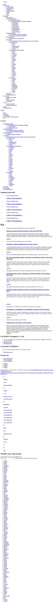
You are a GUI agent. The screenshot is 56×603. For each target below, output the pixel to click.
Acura (13, 51)
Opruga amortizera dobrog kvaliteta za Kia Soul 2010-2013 (24, 231)
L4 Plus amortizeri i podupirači (16, 38)
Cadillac (14, 79)
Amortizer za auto (13, 372)
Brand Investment (10, 104)
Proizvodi (6, 16)
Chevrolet (14, 54)
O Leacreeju (6, 5)
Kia (13, 62)
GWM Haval (15, 24)
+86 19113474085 (8, 412)
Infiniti (13, 60)
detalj (9, 239)
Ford (13, 58)
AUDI (13, 43)
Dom (5, 4)
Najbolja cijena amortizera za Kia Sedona (18, 322)
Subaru (14, 72)
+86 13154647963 (8, 422)
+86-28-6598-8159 (8, 385)
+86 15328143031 (8, 420)
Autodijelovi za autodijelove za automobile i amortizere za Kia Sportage (27, 309)
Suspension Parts (4, 372)
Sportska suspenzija (10, 33)
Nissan (13, 67)
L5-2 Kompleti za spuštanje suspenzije (18, 34)
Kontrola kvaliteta (10, 10)
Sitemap (9, 371)
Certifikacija (9, 9)
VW (13, 76)
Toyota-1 (14, 73)
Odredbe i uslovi (4, 370)
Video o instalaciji (10, 100)
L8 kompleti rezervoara (14, 20)
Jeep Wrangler (15, 27)
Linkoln (14, 64)
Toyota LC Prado (16, 31)
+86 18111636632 (8, 410)
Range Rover (15, 47)
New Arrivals (9, 17)
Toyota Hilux (15, 30)
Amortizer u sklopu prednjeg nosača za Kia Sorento (21, 244)
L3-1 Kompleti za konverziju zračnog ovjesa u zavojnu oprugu (23, 41)
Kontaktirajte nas (7, 107)
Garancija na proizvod (11, 105)
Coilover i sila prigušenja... (14, 198)
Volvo (13, 92)
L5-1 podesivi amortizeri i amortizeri (17, 35)
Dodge (13, 56)
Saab (13, 69)
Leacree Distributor (8, 361)
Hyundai (14, 59)
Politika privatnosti (48, 370)
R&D (7, 98)
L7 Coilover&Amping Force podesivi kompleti (20, 21)
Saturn (13, 71)
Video (7, 14)
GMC (13, 83)
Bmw (13, 45)
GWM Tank (15, 22)
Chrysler (14, 55)
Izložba (8, 12)
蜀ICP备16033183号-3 (38, 370)
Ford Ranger (15, 25)
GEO (13, 81)
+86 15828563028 (8, 417)
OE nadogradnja (10, 37)
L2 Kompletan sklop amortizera (16, 50)
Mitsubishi (14, 85)
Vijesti (5, 106)
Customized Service (11, 94)
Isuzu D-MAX (15, 26)
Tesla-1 (14, 48)
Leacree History (10, 8)
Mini (13, 66)
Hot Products (4, 371)
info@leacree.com (8, 342)
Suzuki (13, 90)
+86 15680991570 (8, 415)
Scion (13, 89)
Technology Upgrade (11, 97)
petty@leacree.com (8, 352)
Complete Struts (46, 372)
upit (7, 239)
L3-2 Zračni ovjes (13, 42)
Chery (13, 80)
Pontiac (14, 68)
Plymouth (14, 88)
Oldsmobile (15, 86)
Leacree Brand (9, 7)
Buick (13, 52)
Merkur (14, 84)
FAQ (7, 13)
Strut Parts (8, 93)
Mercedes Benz (15, 46)
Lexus (13, 63)
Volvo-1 (14, 75)
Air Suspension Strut (22, 372)
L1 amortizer (12, 77)
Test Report (9, 101)
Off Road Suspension (11, 18)
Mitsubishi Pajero (16, 29)
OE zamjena (9, 39)
